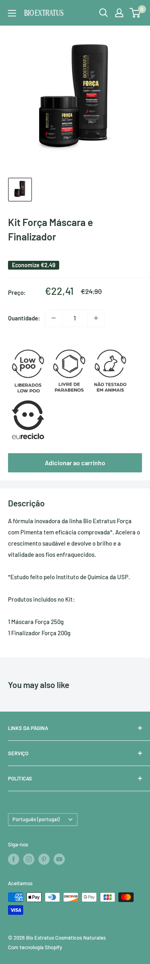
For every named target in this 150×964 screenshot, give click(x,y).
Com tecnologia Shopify (35, 947)
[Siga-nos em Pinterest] (44, 859)
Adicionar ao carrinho (75, 462)
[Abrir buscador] (103, 12)
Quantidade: (24, 318)
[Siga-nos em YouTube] (59, 859)
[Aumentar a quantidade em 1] (96, 318)
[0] (135, 13)
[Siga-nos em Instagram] (28, 859)
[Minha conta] (119, 12)
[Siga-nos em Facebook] (13, 859)
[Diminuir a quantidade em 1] (53, 318)
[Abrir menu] (12, 13)
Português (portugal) (36, 819)
